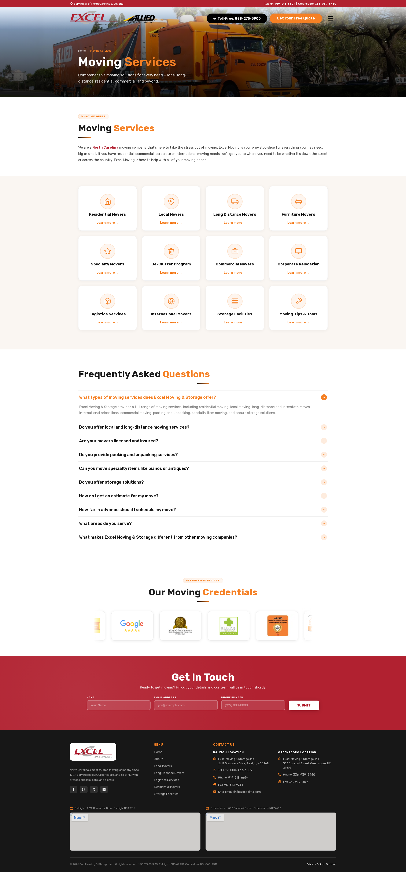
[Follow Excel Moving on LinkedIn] (104, 789)
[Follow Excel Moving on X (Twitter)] (94, 789)
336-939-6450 (325, 3)
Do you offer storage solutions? (111, 482)
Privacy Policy (315, 864)
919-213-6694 (285, 3)
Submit (304, 705)
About (158, 759)
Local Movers (163, 766)
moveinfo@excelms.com (243, 792)
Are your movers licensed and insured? (118, 440)
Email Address (165, 697)
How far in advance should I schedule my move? (127, 509)
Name (91, 697)
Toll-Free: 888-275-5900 (239, 19)
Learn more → (107, 223)
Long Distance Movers (169, 773)
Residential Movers (167, 787)
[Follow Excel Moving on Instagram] (84, 789)
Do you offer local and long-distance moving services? (134, 427)
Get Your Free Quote (296, 18)
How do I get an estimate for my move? (119, 495)
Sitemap (331, 864)
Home (82, 50)
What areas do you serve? (105, 523)
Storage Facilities (166, 794)
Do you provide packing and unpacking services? (128, 454)
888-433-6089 (241, 770)
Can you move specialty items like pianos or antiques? (134, 468)
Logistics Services (166, 780)
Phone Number (232, 697)
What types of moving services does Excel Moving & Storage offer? (147, 397)
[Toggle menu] (330, 18)
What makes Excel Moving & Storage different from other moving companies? (158, 537)
